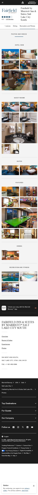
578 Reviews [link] (9, 19)
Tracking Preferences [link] (8, 445)
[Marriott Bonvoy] (31, 2)
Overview (5, 336)
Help (14, 455)
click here (25, 490)
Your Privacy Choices (11, 450)
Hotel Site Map (6, 455)
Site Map (26, 453)
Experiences (6, 344)
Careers (18, 445)
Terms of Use (27, 445)
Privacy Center (25, 448)
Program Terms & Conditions (10, 448)
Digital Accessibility (25, 450)
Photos (4, 348)
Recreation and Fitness (27, 26)
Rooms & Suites (7, 340)
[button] (23, 2)
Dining (15, 26)
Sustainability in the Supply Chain (11, 453)
